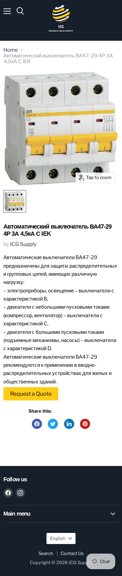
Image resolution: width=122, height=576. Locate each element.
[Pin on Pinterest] (85, 424)
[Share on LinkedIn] (69, 424)
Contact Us (72, 553)
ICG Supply (23, 244)
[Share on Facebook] (37, 424)
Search (46, 553)
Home (10, 50)
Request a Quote (31, 394)
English (57, 538)
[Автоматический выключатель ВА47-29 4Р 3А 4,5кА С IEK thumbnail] (15, 201)
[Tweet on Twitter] (53, 424)
